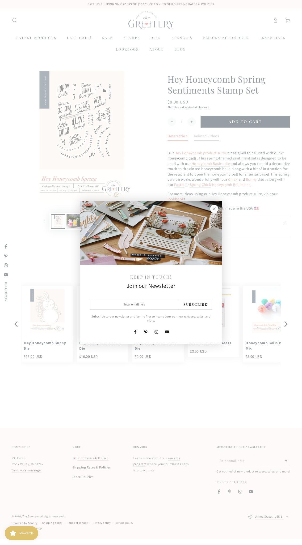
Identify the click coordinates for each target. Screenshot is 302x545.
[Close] (214, 209)
